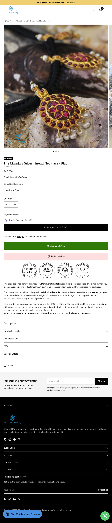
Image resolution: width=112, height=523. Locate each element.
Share (10, 365)
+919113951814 (70, 2)
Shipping (21, 236)
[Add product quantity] (15, 204)
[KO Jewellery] (11, 10)
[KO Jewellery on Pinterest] (14, 440)
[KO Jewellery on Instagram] (10, 440)
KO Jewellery (22, 510)
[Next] (93, 2)
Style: (13, 184)
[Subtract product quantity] (6, 204)
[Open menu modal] (107, 10)
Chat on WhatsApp (56, 246)
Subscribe (103, 490)
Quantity (8, 198)
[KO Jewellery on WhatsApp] (19, 440)
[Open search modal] (94, 10)
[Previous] (19, 2)
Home (6, 21)
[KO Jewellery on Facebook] (5, 440)
